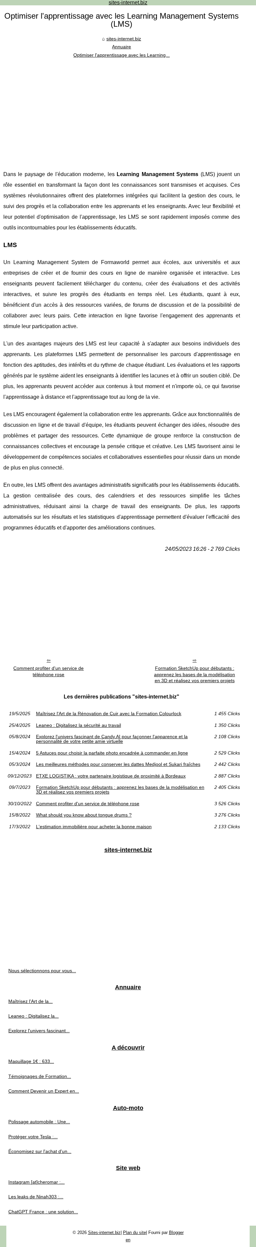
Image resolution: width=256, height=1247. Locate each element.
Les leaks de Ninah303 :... (35, 1196)
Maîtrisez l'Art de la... (30, 1001)
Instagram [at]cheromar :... (36, 1182)
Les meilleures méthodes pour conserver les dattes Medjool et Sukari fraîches (118, 764)
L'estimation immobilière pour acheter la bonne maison (94, 826)
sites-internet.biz (123, 38)
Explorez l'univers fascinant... (39, 1030)
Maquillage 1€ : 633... (31, 1061)
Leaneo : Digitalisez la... (33, 1016)
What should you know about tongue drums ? (84, 815)
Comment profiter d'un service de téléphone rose (48, 671)
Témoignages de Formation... (39, 1076)
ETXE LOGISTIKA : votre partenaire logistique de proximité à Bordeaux (111, 776)
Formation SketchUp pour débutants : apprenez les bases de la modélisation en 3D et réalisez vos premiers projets (194, 674)
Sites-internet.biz (104, 1232)
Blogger (176, 1232)
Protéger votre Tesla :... (33, 1136)
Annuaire (121, 46)
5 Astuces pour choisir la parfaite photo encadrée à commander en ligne (112, 753)
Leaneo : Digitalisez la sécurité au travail (78, 725)
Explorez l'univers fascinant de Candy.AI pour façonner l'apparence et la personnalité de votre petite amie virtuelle (112, 739)
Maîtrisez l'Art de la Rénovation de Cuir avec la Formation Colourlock (108, 713)
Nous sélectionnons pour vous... (42, 970)
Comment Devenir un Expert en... (43, 1091)
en (128, 1239)
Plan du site (134, 1232)
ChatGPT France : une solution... (43, 1211)
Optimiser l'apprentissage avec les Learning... (121, 55)
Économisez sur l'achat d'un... (39, 1151)
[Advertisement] (121, 109)
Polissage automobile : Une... (39, 1121)
